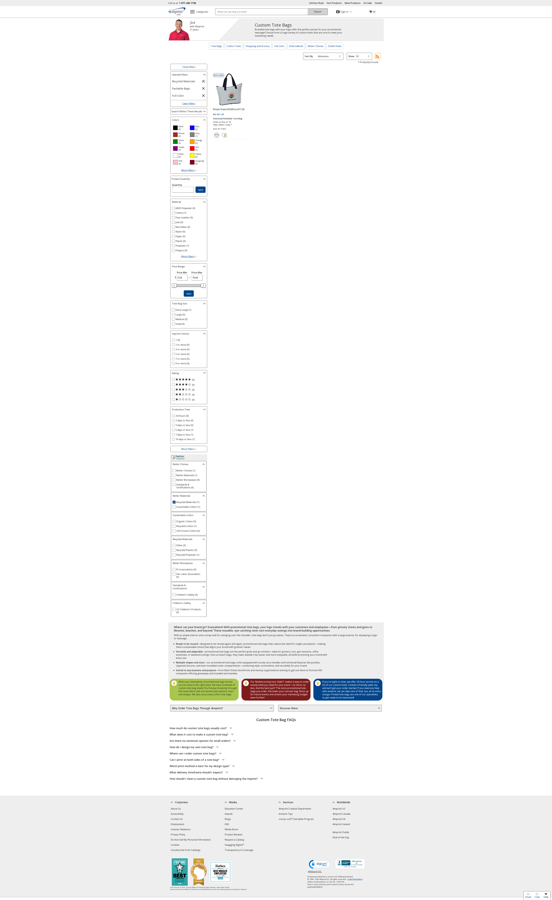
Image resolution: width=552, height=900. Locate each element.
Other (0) (181, 545)
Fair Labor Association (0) (188, 575)
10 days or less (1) (185, 439)
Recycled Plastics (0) (186, 550)
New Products (353, 3)
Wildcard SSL (315, 872)
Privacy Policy (178, 835)
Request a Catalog (234, 839)
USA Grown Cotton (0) (188, 530)
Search (317, 11)
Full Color (279, 46)
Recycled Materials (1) (187, 502)
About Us (176, 808)
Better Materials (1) (186, 475)
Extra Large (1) (183, 309)
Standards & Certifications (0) (185, 486)
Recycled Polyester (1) (187, 554)
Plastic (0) (181, 241)
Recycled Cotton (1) (186, 526)
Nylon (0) (180, 231)
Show (351, 56)
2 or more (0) (182, 344)
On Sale (367, 3)
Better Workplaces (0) (188, 479)
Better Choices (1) (185, 470)
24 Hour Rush (316, 3)
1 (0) (178, 340)
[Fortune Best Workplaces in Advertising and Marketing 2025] (179, 872)
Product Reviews (233, 834)
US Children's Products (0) (188, 611)
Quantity (177, 185)
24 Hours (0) (182, 415)
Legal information (354, 879)
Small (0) (180, 323)
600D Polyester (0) (185, 208)
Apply (200, 189)
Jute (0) (179, 222)
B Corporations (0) (186, 569)
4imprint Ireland (341, 824)
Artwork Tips (286, 813)
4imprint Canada (341, 813)
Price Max (196, 272)
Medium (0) (182, 319)
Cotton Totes (234, 46)
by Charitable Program (296, 819)
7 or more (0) (182, 358)
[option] (180, 127)
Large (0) (180, 314)
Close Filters (188, 66)
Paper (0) (180, 236)
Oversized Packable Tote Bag (227, 118)
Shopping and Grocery (258, 46)
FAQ (227, 824)
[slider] (174, 285)
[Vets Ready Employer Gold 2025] (198, 872)
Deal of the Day (340, 837)
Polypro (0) (181, 250)
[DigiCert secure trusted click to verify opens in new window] (319, 864)
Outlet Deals (334, 46)
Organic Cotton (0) (186, 521)
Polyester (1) (182, 245)
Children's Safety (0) (187, 594)
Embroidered (296, 46)
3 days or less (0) (184, 425)
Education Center (234, 808)
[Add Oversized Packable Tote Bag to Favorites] (216, 135)
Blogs (228, 819)
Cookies (175, 845)
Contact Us (177, 819)
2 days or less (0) (184, 420)
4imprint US (338, 808)
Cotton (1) (181, 212)
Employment (177, 824)
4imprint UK (338, 819)
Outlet (379, 3)
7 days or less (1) (184, 434)
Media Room (231, 829)
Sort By (309, 56)
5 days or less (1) (184, 429)
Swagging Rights (234, 844)
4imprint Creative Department (295, 808)
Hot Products (334, 3)
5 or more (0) (182, 354)
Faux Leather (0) (184, 217)
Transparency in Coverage (239, 850)
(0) (372, 12)
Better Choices (315, 46)
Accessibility (177, 813)
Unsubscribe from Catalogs (186, 850)
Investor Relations (181, 830)
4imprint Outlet (340, 832)
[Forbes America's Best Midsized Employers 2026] (220, 872)
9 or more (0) (182, 363)
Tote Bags (216, 46)
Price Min (182, 272)
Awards (229, 813)
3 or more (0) (182, 349)
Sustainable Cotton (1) (188, 506)
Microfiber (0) (183, 227)
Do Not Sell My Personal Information (191, 840)
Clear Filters (188, 103)
